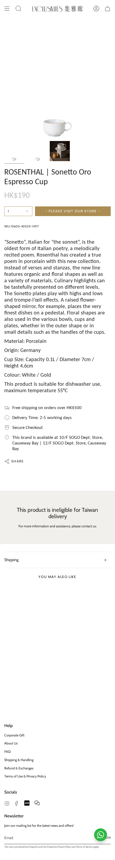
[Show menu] (7, 8)
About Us (11, 743)
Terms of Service (84, 846)
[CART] (107, 8)
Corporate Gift (14, 735)
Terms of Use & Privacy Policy (25, 776)
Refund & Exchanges (18, 768)
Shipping (11, 559)
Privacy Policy (64, 846)
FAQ (7, 752)
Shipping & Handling (18, 760)
